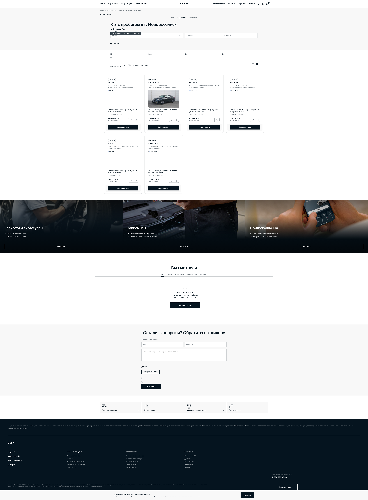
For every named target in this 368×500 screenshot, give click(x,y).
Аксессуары (192, 274)
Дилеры (11, 465)
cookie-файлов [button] (154, 496)
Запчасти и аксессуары (134, 459)
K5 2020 (111, 83)
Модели (11, 452)
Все (172, 18)
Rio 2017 (111, 144)
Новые (169, 274)
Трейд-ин (70, 459)
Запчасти (203, 274)
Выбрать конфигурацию (75, 462)
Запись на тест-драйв (74, 456)
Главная (102, 10)
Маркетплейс (14, 456)
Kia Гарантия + (131, 464)
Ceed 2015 (153, 144)
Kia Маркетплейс (111, 10)
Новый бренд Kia (190, 456)
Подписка (193, 18)
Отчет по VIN (71, 467)
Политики (200, 496)
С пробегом (181, 18)
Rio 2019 (193, 83)
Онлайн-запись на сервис (135, 456)
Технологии (188, 464)
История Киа (189, 462)
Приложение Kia (131, 467)
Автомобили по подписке (76, 464)
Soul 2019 (234, 83)
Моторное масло (132, 462)
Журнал (187, 467)
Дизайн (187, 459)
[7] (267, 4)
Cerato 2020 (153, 83)
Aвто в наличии (15, 461)
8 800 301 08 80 (279, 477)
